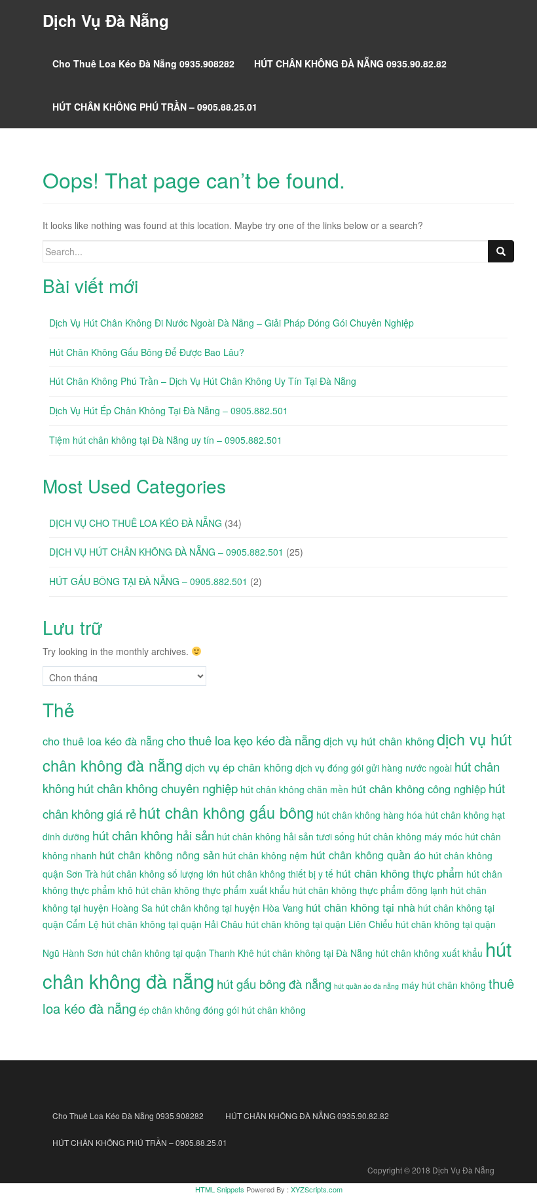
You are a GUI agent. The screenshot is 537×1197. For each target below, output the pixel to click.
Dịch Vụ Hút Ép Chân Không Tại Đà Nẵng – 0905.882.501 (168, 410)
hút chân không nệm (265, 855)
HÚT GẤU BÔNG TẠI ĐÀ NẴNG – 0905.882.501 (148, 581)
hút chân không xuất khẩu (429, 952)
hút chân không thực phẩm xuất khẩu (213, 890)
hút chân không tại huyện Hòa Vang (229, 907)
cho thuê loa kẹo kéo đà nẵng (243, 740)
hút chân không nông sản (160, 855)
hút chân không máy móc (410, 836)
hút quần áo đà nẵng (366, 986)
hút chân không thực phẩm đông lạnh (370, 890)
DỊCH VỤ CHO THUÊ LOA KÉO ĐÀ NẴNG (135, 522)
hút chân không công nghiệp (418, 788)
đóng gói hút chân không (254, 1009)
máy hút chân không (443, 985)
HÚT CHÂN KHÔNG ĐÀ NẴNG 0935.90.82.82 (350, 63)
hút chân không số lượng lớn (160, 873)
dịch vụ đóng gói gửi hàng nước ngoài (373, 767)
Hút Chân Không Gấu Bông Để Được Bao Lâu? (146, 352)
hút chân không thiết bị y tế (277, 873)
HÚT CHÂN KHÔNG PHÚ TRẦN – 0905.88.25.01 (154, 106)
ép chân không (169, 1009)
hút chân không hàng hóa (369, 814)
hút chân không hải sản (153, 835)
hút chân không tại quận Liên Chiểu (319, 924)
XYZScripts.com (317, 1189)
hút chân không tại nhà (360, 907)
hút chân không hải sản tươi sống (286, 836)
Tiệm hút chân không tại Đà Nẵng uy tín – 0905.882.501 (165, 439)
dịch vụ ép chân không (239, 767)
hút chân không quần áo (368, 855)
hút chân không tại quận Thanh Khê (180, 952)
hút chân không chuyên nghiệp (157, 787)
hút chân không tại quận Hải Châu (172, 924)
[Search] (501, 251)
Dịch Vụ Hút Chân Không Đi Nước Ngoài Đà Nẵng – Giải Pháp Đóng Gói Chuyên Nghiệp (231, 322)
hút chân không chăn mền (294, 789)
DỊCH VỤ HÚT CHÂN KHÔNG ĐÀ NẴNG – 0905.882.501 (166, 551)
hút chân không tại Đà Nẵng (315, 952)
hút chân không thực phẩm (400, 873)
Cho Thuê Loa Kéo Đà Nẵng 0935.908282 (143, 63)
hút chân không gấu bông (226, 812)
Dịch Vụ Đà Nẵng (106, 20)
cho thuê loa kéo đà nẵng (103, 741)
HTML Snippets (219, 1189)
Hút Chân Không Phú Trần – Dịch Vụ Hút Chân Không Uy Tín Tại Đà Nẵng (202, 380)
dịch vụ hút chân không (379, 741)
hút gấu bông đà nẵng (274, 983)
